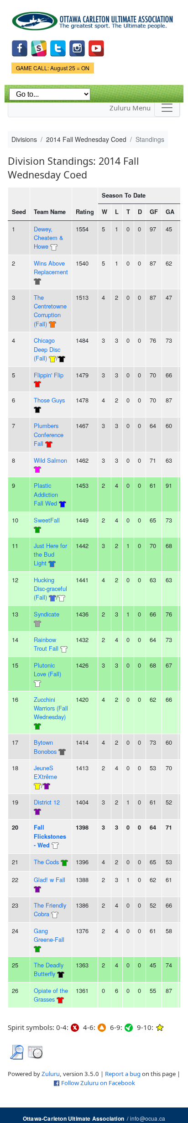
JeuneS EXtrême (45, 772)
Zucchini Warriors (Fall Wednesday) (51, 708)
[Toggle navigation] (167, 108)
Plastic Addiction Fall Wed (46, 494)
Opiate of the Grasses (51, 994)
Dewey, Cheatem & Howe (48, 238)
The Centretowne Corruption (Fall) (50, 310)
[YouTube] (96, 48)
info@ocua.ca (147, 1118)
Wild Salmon (50, 460)
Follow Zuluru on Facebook (98, 1083)
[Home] (94, 18)
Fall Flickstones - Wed (50, 836)
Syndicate (46, 614)
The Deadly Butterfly (48, 969)
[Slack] (39, 48)
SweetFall (47, 520)
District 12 (47, 802)
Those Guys (49, 400)
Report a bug (123, 1074)
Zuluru (51, 1074)
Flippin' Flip (48, 375)
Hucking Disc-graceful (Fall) (50, 588)
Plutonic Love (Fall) (47, 669)
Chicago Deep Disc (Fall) (47, 349)
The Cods (46, 861)
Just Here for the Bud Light (50, 554)
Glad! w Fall (49, 879)
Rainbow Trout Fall (46, 644)
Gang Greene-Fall (49, 935)
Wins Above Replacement (51, 267)
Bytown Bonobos (45, 746)
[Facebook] (19, 48)
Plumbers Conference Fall (48, 434)
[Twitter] (58, 48)
